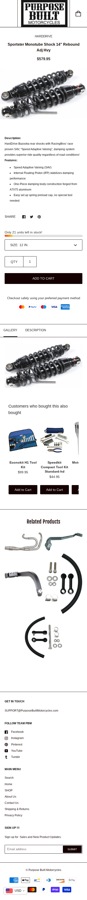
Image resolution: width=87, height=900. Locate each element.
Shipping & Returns (17, 809)
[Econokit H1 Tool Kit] (23, 440)
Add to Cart (23, 490)
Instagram (17, 738)
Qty (14, 262)
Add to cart (43, 278)
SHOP (9, 790)
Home (8, 784)
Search (9, 777)
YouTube (17, 750)
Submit (72, 849)
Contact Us (12, 803)
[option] (43, 94)
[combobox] (15, 890)
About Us (10, 796)
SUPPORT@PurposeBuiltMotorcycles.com (31, 710)
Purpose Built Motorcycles (45, 870)
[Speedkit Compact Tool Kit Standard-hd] (54, 440)
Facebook (17, 731)
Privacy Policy (13, 815)
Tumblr (15, 757)
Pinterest (16, 744)
